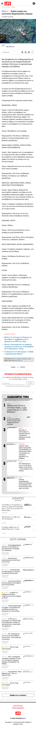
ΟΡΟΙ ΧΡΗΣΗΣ (8, 386)
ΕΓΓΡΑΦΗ (30, 383)
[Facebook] (31, 41)
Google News (25, 359)
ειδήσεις (19, 360)
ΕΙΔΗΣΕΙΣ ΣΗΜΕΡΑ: (9, 334)
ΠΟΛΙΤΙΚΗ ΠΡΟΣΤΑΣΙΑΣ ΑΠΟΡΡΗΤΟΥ (22, 386)
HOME (3, 7)
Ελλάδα (13, 7)
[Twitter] (34, 41)
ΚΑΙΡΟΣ (22, 367)
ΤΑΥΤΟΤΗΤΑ (18, 706)
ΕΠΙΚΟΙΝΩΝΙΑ (18, 708)
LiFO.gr (16, 359)
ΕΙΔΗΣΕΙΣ (8, 7)
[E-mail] (29, 52)
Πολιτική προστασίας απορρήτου (22, 722)
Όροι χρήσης (8, 722)
